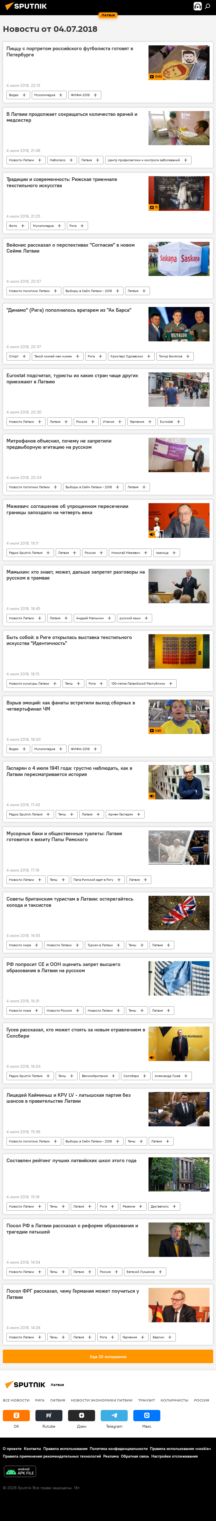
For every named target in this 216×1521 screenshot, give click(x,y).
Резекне (129, 1206)
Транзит (146, 1400)
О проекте (12, 1448)
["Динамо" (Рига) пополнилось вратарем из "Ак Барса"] (179, 324)
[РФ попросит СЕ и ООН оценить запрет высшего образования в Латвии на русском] (179, 978)
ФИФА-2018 (80, 95)
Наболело (58, 160)
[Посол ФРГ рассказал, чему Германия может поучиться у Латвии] (179, 1305)
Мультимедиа (44, 95)
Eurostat (166, 421)
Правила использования (65, 1448)
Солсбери (131, 1076)
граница (162, 553)
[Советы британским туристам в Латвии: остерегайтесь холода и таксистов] (179, 913)
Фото (13, 226)
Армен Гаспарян (120, 814)
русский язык (130, 618)
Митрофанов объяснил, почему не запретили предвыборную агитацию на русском (58, 444)
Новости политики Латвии (29, 291)
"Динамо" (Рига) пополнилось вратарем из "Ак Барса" (68, 310)
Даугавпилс (160, 1206)
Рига (72, 226)
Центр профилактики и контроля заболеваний (144, 160)
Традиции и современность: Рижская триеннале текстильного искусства (61, 182)
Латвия (86, 160)
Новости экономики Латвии (101, 1400)
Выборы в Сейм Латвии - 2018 (89, 291)
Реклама (111, 1456)
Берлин (158, 1337)
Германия (137, 421)
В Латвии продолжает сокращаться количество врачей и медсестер (71, 117)
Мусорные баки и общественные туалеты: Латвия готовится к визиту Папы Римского (64, 836)
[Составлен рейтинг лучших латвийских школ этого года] (179, 1174)
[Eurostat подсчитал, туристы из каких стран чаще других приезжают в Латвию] (179, 389)
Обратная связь (135, 1456)
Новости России (59, 1010)
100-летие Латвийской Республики (138, 683)
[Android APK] (20, 1472)
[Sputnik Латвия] (27, 11)
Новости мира (20, 945)
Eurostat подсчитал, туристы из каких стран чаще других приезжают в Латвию (72, 378)
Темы (69, 683)
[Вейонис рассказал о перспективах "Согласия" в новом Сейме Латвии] (179, 259)
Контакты (32, 1448)
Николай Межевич (125, 553)
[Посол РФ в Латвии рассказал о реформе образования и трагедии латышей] (179, 1239)
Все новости (16, 1400)
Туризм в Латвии (100, 945)
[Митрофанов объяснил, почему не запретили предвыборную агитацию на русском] (179, 455)
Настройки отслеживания (174, 1456)
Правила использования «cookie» (180, 1448)
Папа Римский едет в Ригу (93, 879)
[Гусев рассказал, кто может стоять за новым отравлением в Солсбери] (179, 1044)
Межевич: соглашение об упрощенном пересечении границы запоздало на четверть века (67, 509)
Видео (14, 95)
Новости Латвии (21, 160)
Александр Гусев (167, 1076)
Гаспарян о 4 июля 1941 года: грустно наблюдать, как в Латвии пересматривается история (69, 771)
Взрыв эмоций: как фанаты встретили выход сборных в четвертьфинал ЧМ (70, 706)
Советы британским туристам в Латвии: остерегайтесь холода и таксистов (69, 902)
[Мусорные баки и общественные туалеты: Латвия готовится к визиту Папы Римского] (179, 847)
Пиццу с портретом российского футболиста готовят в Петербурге (69, 51)
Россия (81, 421)
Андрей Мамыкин (90, 618)
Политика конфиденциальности (119, 1448)
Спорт (14, 356)
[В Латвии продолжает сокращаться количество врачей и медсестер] (179, 128)
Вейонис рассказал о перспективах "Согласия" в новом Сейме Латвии (70, 248)
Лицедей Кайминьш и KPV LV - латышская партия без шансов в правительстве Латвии (68, 1098)
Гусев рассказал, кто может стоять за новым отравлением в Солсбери (75, 1033)
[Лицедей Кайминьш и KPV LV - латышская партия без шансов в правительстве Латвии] (179, 1109)
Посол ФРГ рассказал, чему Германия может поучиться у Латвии (72, 1294)
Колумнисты (174, 1400)
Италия (108, 421)
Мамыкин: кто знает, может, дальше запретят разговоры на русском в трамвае (75, 575)
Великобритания (95, 1076)
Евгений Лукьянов (141, 1272)
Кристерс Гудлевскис (127, 356)
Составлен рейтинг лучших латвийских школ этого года (71, 1160)
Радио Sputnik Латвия (25, 553)
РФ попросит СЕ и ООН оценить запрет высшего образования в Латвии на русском (63, 967)
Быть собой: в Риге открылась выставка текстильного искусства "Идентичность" (69, 640)
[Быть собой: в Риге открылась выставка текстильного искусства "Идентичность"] (179, 651)
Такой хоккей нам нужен (53, 356)
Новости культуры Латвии (29, 683)
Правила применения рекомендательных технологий (52, 1456)
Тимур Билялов (170, 356)
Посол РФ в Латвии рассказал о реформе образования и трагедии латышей (72, 1228)
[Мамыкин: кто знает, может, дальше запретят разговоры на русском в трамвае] (179, 586)
